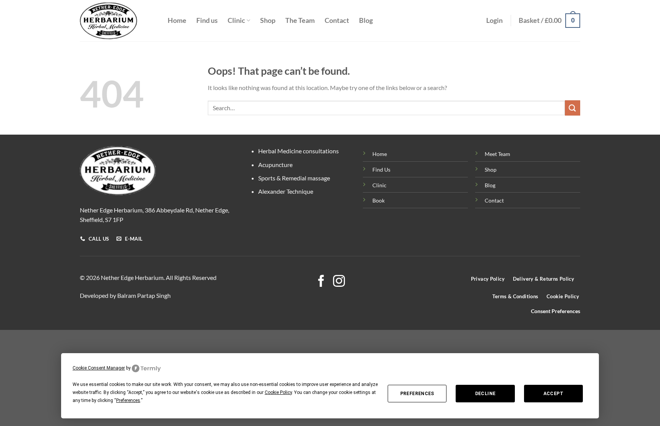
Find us (207, 20)
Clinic (236, 20)
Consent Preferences (555, 311)
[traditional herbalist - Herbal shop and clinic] (118, 21)
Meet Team (497, 154)
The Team (300, 20)
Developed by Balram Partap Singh (125, 295)
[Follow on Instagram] (339, 282)
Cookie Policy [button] (278, 392)
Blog (366, 20)
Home (177, 20)
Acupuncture (275, 164)
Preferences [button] (128, 400)
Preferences (417, 393)
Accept (553, 393)
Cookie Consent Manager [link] (99, 368)
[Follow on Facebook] (321, 282)
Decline (485, 393)
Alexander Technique (285, 191)
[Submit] (572, 107)
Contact (337, 20)
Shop (267, 20)
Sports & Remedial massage (294, 178)
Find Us (381, 169)
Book (378, 200)
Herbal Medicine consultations (298, 150)
